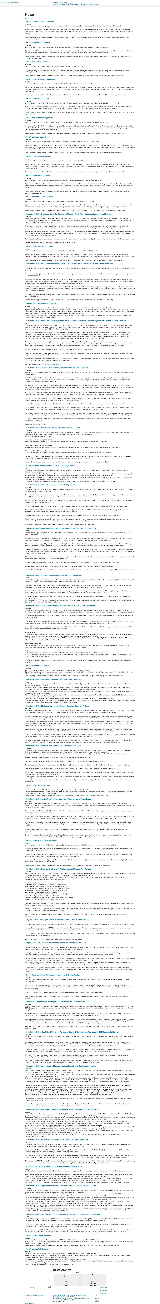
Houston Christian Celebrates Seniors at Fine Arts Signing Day (51, 485)
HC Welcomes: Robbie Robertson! (39, 196)
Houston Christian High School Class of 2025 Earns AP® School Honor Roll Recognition (61, 1185)
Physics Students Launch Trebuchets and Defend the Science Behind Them (56, 942)
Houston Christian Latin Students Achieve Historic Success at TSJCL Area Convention (60, 605)
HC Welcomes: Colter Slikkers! (38, 785)
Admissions (57, 5)
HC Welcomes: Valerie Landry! (38, 1249)
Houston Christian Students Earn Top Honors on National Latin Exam (53, 745)
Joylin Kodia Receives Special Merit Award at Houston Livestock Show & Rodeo (57, 919)
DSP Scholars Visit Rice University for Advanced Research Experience (54, 1166)
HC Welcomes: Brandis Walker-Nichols (41, 840)
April (66, 1281)
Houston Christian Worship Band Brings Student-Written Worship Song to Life (57, 368)
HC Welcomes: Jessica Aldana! (38, 156)
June (66, 1285)
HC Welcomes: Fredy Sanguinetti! (39, 117)
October (93, 1281)
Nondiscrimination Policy (60, 1300)
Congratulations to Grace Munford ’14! (41, 303)
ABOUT (56, 3)
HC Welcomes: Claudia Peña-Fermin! (40, 79)
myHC (71, 3)
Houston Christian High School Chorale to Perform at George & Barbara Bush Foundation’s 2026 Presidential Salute (72, 1032)
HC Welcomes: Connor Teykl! (37, 98)
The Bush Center (94, 5)
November (93, 1283)
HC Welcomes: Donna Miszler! (38, 665)
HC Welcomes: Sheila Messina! (38, 1235)
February (66, 1277)
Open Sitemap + (30, 1303)
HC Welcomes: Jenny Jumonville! (39, 246)
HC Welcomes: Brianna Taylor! (38, 42)
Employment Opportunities (75, 1298)
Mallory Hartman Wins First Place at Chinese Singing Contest (50, 465)
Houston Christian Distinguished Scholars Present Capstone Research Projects (57, 706)
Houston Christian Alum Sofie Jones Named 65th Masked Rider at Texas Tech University (61, 528)
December (93, 1285)
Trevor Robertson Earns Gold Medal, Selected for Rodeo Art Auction (53, 975)
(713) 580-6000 (59, 1296)
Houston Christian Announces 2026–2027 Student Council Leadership (53, 428)
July (93, 1275)
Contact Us (86, 1298)
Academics (64, 5)
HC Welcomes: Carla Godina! (37, 62)
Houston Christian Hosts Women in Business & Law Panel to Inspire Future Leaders (59, 799)
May (66, 1283)
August (93, 1277)
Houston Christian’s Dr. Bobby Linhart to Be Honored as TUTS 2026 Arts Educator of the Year (63, 1109)
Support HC (85, 5)
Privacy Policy (71, 1300)
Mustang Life (78, 5)
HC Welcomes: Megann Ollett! (38, 175)
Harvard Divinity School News (50, 364)
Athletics (71, 5)
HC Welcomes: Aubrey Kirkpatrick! (40, 21)
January (66, 1275)
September (93, 1279)
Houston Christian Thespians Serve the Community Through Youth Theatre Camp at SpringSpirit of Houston (69, 214)
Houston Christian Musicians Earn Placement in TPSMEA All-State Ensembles (57, 1140)
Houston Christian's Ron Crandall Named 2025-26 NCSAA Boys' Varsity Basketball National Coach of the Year (69, 263)
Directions (56, 1298)
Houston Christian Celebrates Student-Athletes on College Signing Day (54, 679)
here (29, 424)
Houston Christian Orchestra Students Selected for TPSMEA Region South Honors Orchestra (63, 1214)
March (67, 1279)
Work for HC (62, 1298)
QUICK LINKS (64, 3)
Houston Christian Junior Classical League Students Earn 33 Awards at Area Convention (61, 1066)
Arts (68, 5)
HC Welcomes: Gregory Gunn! (38, 137)
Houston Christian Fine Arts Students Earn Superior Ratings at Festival (54, 575)
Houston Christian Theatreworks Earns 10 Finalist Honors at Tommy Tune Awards (58, 869)
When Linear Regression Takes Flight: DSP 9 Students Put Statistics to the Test (57, 1001)
